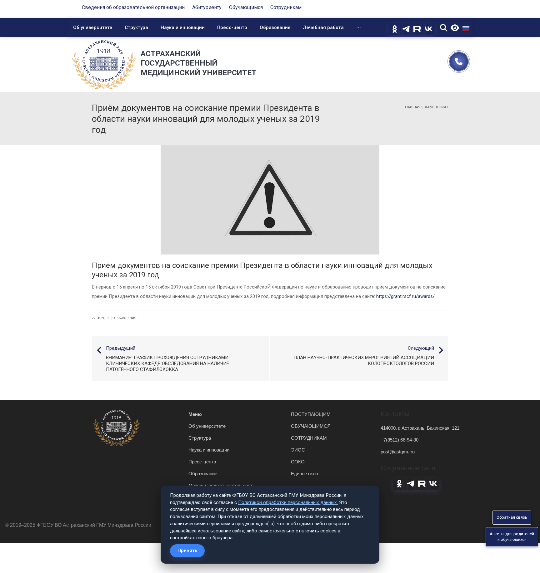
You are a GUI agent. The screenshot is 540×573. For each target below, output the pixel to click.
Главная (412, 107)
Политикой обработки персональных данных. (288, 502)
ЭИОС (298, 449)
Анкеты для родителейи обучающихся (512, 536)
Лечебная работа (323, 27)
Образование (275, 27)
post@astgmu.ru (398, 451)
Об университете (92, 27)
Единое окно (304, 473)
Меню (195, 414)
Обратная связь (512, 517)
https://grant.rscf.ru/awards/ (405, 296)
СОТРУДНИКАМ (309, 438)
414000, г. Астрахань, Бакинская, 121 (420, 428)
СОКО (298, 461)
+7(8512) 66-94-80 (399, 439)
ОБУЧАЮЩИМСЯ (311, 426)
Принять (187, 550)
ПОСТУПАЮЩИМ (311, 414)
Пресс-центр (232, 27)
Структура (136, 27)
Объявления (434, 107)
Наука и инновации (183, 27)
